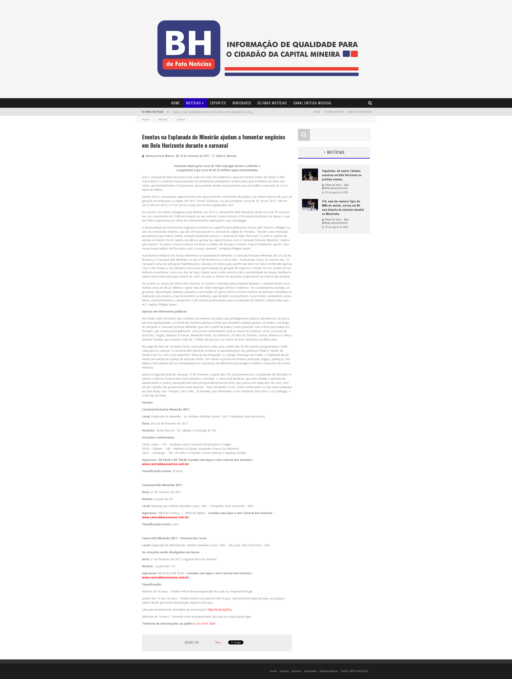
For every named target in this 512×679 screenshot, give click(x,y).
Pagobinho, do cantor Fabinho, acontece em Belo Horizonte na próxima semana (341, 175)
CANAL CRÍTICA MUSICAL (312, 103)
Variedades (241, 103)
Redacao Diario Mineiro (160, 156)
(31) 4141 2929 (205, 623)
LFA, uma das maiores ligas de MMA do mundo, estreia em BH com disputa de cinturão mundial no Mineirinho (343, 207)
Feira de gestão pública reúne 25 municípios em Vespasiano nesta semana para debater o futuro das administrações (240, 116)
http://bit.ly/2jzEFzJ (219, 609)
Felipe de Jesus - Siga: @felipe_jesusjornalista (335, 186)
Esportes (218, 103)
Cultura (220, 156)
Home (175, 103)
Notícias (193, 103)
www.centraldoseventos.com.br (165, 464)
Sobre (317, 111)
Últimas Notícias (272, 103)
